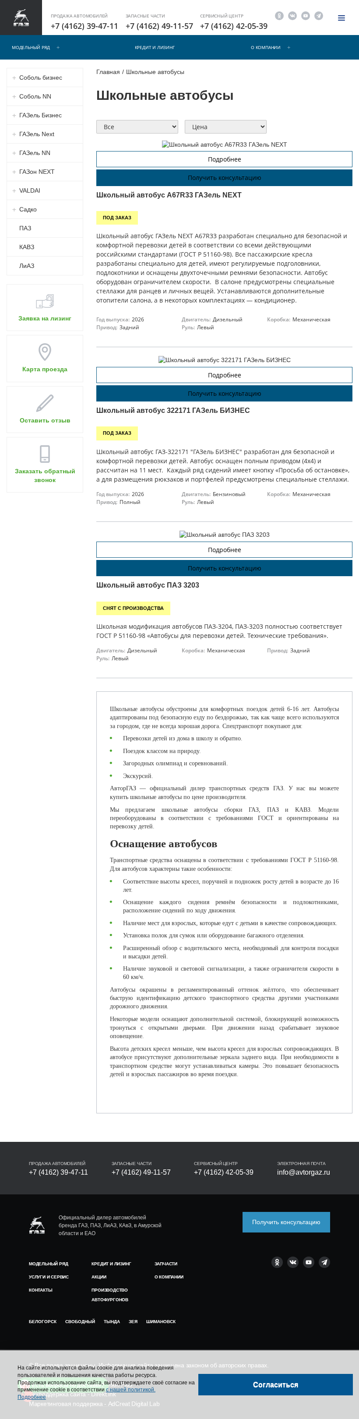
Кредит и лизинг (155, 47)
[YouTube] (305, 15)
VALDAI (29, 190)
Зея (133, 1321)
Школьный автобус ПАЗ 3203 (147, 585)
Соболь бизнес (40, 77)
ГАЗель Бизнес (40, 115)
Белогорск (42, 1321)
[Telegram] (318, 15)
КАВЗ (26, 246)
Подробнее (224, 159)
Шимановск (161, 1321)
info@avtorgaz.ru (303, 1172)
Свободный (80, 1321)
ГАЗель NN (34, 152)
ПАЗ (25, 228)
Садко (28, 209)
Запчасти (166, 1263)
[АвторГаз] (37, 1225)
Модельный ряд (30, 47)
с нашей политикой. (130, 1390)
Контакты (40, 1290)
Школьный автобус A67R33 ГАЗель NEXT (169, 195)
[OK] (279, 15)
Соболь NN (35, 96)
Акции (99, 1277)
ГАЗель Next (36, 133)
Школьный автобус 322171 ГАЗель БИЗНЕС (173, 410)
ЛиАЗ (26, 265)
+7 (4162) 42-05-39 (233, 26)
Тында (112, 1321)
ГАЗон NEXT (37, 171)
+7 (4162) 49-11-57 (159, 26)
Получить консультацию (224, 177)
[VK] (292, 15)
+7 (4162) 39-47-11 (84, 26)
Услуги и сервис (49, 1277)
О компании (266, 47)
